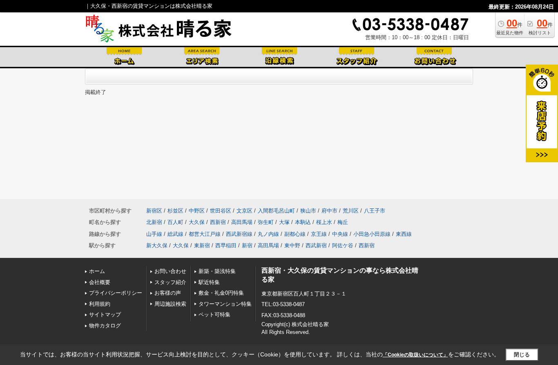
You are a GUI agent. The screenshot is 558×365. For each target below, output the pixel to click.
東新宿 (202, 245)
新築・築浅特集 (217, 271)
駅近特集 (209, 282)
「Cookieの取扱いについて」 (415, 355)
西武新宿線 (239, 234)
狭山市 (308, 211)
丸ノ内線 (268, 234)
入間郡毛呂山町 (276, 211)
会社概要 (99, 282)
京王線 (319, 234)
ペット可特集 (214, 314)
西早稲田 (226, 245)
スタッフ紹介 (170, 282)
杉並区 (175, 211)
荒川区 (351, 211)
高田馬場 (241, 222)
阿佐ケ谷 (342, 245)
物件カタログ (105, 325)
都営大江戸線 (205, 234)
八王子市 (374, 211)
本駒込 (303, 222)
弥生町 (266, 222)
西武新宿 (316, 245)
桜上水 (324, 222)
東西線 (404, 234)
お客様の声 (167, 293)
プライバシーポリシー (115, 293)
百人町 (175, 222)
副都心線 (295, 234)
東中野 (292, 245)
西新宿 (218, 222)
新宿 (247, 245)
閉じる (522, 355)
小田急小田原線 (372, 234)
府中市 (329, 211)
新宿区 (154, 211)
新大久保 (156, 245)
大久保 (197, 222)
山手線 (154, 234)
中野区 (197, 211)
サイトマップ (105, 314)
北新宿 (154, 222)
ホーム (97, 271)
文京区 (244, 211)
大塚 (284, 222)
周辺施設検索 (170, 304)
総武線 (175, 234)
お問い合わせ (170, 271)
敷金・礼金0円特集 (221, 293)
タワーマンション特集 (225, 304)
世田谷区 (220, 211)
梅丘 (342, 222)
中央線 (340, 234)
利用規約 (99, 304)
